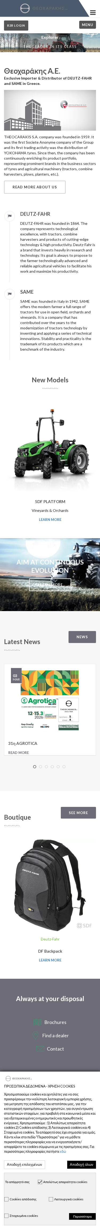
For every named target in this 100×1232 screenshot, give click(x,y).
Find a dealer (55, 1035)
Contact (55, 1048)
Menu (87, 25)
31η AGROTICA (22, 743)
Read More (18, 752)
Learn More (50, 519)
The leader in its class (50, 46)
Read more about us (35, 187)
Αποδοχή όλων (81, 1165)
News (82, 637)
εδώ (63, 1152)
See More (78, 813)
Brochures (55, 1022)
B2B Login (16, 25)
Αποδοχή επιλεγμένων (24, 1165)
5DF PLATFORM (50, 501)
